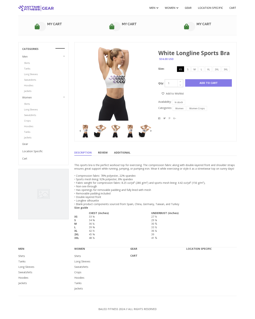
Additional (122, 152)
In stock (179, 102)
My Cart (54, 24)
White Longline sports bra (194, 53)
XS (180, 69)
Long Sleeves (31, 74)
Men (152, 8)
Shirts (27, 63)
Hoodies (28, 85)
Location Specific (210, 8)
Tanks (27, 68)
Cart (232, 8)
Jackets (27, 91)
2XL (217, 69)
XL (208, 69)
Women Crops (197, 108)
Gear (188, 8)
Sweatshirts (30, 79)
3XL (226, 69)
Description (83, 152)
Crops (27, 120)
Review (103, 152)
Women (170, 8)
